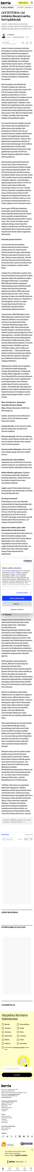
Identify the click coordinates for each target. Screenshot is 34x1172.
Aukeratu (16, 604)
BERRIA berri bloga (6, 1104)
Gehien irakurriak (9, 912)
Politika (21, 7)
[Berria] (6, 1086)
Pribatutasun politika (6, 1117)
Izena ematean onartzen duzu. (17, 1048)
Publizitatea (4, 1106)
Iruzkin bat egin (8, 839)
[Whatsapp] (3, 1136)
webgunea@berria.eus (14, 1094)
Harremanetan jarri (6, 1097)
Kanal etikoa (4, 1122)
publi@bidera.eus (13, 1095)
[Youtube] (24, 1136)
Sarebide (3, 1110)
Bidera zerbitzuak (6, 1128)
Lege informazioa (5, 1116)
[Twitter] (11, 1136)
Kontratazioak (4, 1109)
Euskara (28, 7)
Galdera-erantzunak (6, 1107)
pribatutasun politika (18, 1047)
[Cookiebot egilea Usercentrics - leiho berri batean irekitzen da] (24, 561)
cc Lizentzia (4, 1120)
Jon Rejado (10, 34)
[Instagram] (19, 1136)
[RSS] (28, 1136)
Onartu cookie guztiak (17, 598)
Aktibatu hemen (17, 822)
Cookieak (3, 1119)
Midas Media (4, 1129)
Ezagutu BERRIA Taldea (7, 1102)
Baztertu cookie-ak (17, 609)
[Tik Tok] (32, 1136)
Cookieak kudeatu (22, 593)
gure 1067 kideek (14, 570)
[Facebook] (15, 1136)
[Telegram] (7, 1136)
